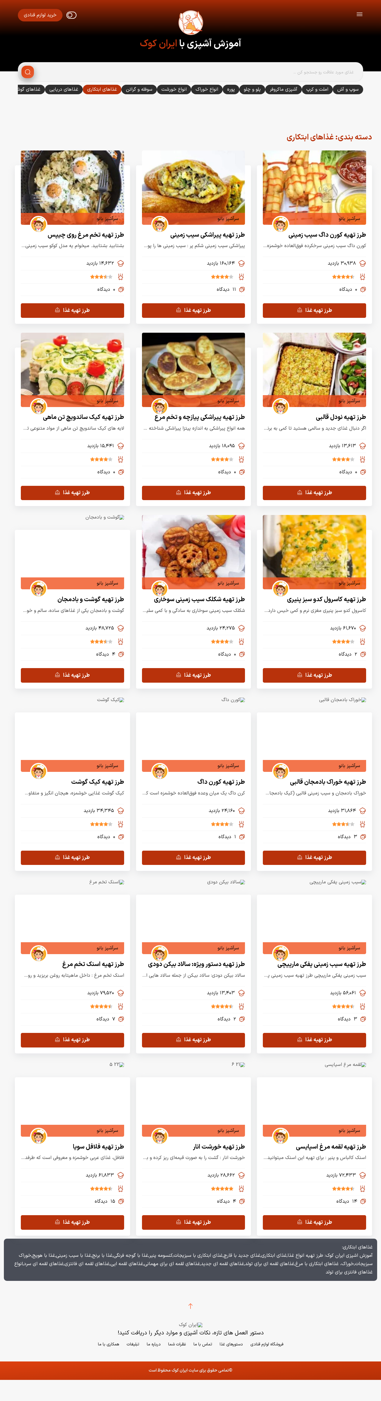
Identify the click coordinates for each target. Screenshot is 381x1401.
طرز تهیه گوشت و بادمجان (90, 599)
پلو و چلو (252, 89)
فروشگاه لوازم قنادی (266, 1344)
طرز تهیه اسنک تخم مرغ (93, 964)
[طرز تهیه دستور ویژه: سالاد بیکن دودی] (226, 882)
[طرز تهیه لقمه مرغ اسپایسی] (345, 1064)
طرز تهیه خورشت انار (219, 1147)
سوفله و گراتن (139, 89)
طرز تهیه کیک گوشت (97, 782)
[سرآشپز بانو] (278, 218)
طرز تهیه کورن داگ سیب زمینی (327, 235)
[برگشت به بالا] (190, 1306)
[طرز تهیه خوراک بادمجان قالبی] (342, 699)
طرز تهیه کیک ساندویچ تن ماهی (83, 417)
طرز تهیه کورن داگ (221, 782)
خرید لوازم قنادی (40, 15)
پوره (231, 89)
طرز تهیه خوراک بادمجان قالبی (328, 782)
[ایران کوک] (190, 24)
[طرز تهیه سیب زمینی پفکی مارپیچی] (338, 882)
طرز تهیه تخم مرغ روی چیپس (86, 235)
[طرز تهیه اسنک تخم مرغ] (106, 882)
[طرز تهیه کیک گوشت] (110, 699)
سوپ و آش (348, 89)
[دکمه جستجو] (27, 72)
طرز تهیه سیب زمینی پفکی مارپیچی (321, 964)
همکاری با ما (108, 1344)
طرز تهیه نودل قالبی (341, 417)
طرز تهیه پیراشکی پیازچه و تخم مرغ (199, 417)
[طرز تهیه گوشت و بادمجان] (104, 517)
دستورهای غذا (231, 1344)
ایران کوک (158, 44)
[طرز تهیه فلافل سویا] (117, 1064)
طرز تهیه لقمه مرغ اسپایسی (331, 1147)
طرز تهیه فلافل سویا (98, 1147)
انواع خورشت (174, 89)
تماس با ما (202, 1344)
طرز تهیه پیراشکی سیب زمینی (207, 235)
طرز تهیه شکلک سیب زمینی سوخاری (199, 599)
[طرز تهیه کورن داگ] (233, 699)
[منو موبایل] (359, 15)
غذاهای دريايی (63, 89)
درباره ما (154, 1344)
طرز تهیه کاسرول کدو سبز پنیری (326, 599)
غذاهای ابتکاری (102, 89)
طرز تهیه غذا (318, 311)
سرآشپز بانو (349, 218)
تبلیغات (133, 1344)
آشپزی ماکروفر (283, 89)
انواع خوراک (207, 89)
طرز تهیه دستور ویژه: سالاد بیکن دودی (196, 964)
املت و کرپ (317, 89)
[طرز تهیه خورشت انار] (238, 1064)
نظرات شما (177, 1344)
